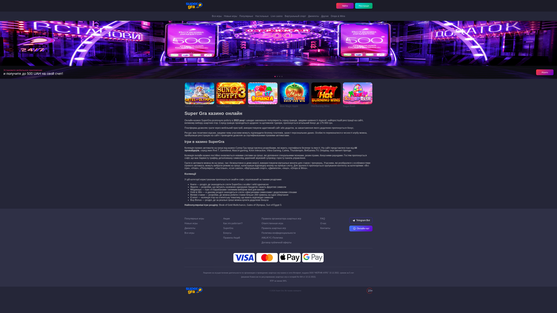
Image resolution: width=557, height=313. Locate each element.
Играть (545, 72)
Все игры (217, 16)
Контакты (325, 228)
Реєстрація (364, 6)
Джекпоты (313, 16)
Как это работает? (233, 223)
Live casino (277, 16)
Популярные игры (194, 218)
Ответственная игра (272, 223)
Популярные (246, 16)
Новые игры (230, 16)
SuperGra (228, 228)
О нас (323, 223)
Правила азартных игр (274, 228)
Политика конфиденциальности (279, 233)
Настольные (262, 16)
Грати (199, 93)
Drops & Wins (338, 16)
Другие (325, 16)
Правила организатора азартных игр (281, 218)
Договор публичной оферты (277, 242)
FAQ (322, 218)
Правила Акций (231, 237)
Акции (226, 218)
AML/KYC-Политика (272, 237)
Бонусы (227, 233)
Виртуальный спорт (295, 16)
